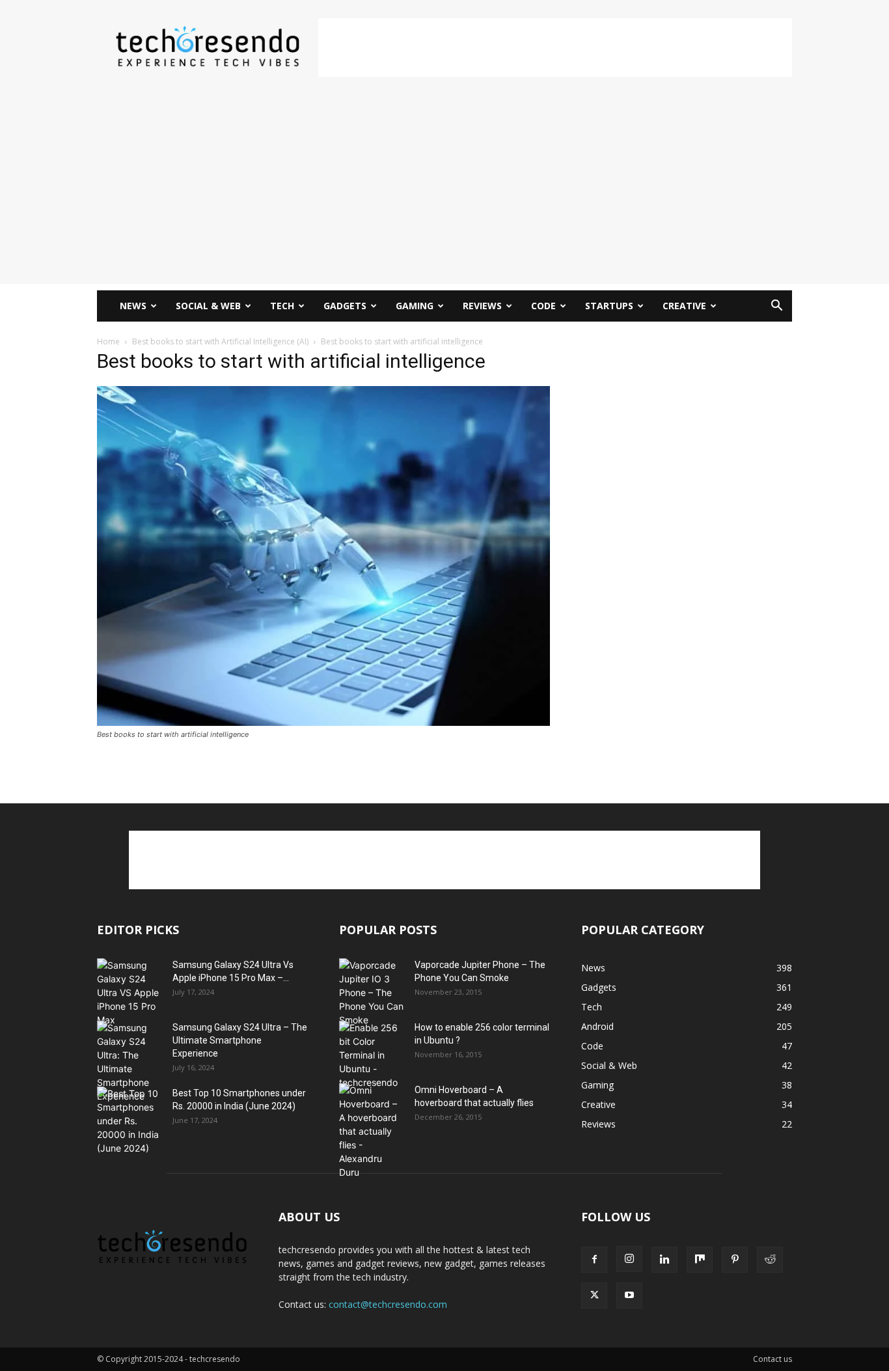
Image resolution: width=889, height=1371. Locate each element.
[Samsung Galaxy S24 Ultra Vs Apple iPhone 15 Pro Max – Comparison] (129, 992)
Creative (684, 305)
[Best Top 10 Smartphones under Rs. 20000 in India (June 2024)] (129, 1121)
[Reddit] (770, 1260)
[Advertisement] (555, 47)
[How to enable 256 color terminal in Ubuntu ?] (371, 1055)
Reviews (482, 305)
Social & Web (208, 305)
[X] (594, 1295)
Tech (282, 305)
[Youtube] (629, 1295)
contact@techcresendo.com (388, 1304)
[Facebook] (594, 1260)
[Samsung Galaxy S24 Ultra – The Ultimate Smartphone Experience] (129, 1062)
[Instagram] (629, 1259)
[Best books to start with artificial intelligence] (323, 722)
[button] (776, 307)
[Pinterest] (735, 1260)
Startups (609, 305)
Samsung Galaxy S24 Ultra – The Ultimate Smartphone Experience (239, 1040)
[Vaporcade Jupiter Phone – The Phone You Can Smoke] (371, 992)
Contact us (772, 1358)
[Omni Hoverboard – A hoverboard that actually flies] (371, 1131)
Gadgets (344, 305)
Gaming (414, 305)
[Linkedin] (664, 1260)
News (133, 305)
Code (543, 305)
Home (108, 341)
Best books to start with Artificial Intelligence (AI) (220, 341)
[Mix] (700, 1260)
